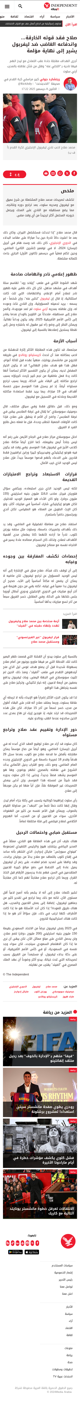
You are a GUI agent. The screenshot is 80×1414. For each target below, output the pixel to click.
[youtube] (22, 1243)
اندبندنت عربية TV (63, 1377)
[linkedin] (17, 1243)
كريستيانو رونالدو (29, 355)
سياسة (55, 16)
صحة (70, 1362)
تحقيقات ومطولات (62, 1369)
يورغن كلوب (40, 991)
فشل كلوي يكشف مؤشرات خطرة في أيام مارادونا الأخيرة (43, 1160)
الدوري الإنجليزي (60, 243)
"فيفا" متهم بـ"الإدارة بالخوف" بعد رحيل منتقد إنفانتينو (41, 1058)
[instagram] (27, 1243)
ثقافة (14, 16)
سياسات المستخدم (62, 1266)
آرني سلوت (40, 309)
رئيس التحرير (66, 1280)
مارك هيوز (68, 996)
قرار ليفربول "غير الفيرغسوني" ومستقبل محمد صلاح (37, 639)
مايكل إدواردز (21, 991)
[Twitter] (32, 1243)
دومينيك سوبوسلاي (63, 991)
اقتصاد (29, 16)
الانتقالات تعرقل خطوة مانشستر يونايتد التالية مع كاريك (42, 1211)
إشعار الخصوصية (63, 1273)
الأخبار (70, 16)
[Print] (46, 173)
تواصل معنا (66, 1287)
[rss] (7, 1243)
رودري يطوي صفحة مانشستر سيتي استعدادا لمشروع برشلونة (45, 1109)
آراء (42, 16)
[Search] (20, 6)
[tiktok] (13, 1243)
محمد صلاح (51, 986)
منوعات (69, 1348)
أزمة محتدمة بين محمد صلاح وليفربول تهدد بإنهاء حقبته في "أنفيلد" (34, 623)
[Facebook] (37, 1243)
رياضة (48, 1012)
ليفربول (45, 298)
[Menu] (7, 6)
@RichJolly (25, 84)
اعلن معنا (67, 1294)
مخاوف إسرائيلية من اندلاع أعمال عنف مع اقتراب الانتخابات (45, 24)
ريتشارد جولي (49, 79)
